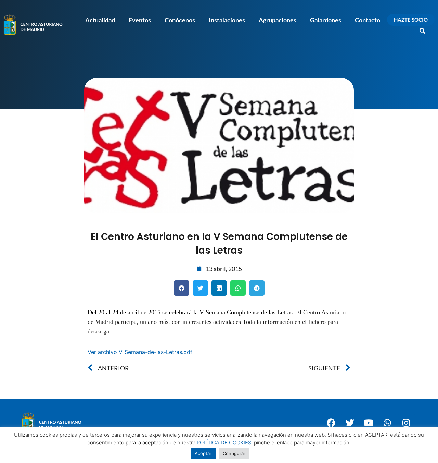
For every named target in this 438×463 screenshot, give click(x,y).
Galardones (325, 19)
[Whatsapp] (387, 422)
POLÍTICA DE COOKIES (224, 442)
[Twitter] (349, 422)
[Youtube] (368, 422)
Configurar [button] (234, 453)
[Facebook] (330, 422)
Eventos (140, 19)
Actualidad (100, 19)
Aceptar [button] (203, 453)
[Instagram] (406, 422)
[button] (422, 31)
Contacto (367, 19)
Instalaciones (227, 19)
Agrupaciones (277, 19)
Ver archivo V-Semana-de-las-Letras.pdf (140, 352)
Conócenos (180, 19)
